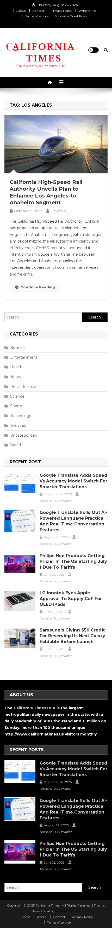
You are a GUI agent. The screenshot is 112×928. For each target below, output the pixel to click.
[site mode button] (93, 50)
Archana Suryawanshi (56, 501)
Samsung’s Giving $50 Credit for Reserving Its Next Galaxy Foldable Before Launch (72, 636)
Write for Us (87, 11)
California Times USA (34, 708)
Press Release (23, 386)
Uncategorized (23, 435)
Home (25, 917)
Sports (16, 406)
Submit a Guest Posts (71, 16)
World (15, 445)
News (15, 377)
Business (18, 347)
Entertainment (23, 357)
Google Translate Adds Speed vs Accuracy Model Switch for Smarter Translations (73, 481)
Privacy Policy (61, 11)
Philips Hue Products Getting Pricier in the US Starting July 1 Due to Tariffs (73, 561)
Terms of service (36, 16)
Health (16, 367)
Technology (20, 415)
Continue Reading (38, 287)
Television (19, 425)
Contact (38, 11)
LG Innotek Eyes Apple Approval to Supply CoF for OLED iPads (71, 598)
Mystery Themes (67, 911)
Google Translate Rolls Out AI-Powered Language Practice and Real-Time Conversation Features (74, 521)
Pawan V (59, 210)
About (21, 11)
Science (17, 396)
